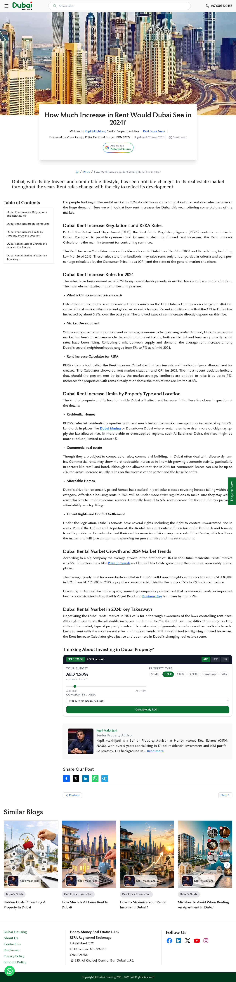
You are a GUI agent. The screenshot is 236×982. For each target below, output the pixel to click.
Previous (74, 795)
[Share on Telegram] (104, 778)
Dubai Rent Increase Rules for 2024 (28, 224)
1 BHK (168, 674)
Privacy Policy (14, 956)
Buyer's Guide (14, 894)
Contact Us (12, 944)
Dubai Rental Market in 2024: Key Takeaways (27, 257)
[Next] (227, 865)
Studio (155, 674)
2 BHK (180, 674)
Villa (224, 674)
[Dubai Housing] (77, 172)
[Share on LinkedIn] (85, 778)
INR (225, 659)
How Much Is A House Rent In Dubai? (85, 905)
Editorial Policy (15, 962)
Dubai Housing (15, 932)
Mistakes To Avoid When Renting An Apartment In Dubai (203, 905)
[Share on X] (76, 778)
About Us (11, 938)
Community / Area (81, 694)
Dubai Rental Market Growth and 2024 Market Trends (27, 246)
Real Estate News (154, 131)
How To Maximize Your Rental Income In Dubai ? (143, 905)
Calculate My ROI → (148, 709)
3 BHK (193, 674)
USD (215, 659)
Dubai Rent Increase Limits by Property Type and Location (25, 234)
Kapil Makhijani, (95, 131)
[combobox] (119, 6)
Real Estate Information (78, 894)
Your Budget (77, 668)
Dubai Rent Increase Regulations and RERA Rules (27, 214)
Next (223, 795)
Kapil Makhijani (29, 881)
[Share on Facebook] (66, 778)
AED (205, 659)
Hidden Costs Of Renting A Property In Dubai (24, 905)
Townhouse (209, 674)
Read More (155, 751)
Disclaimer (12, 950)
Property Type (160, 668)
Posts (86, 172)
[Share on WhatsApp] (95, 778)
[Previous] (9, 865)
